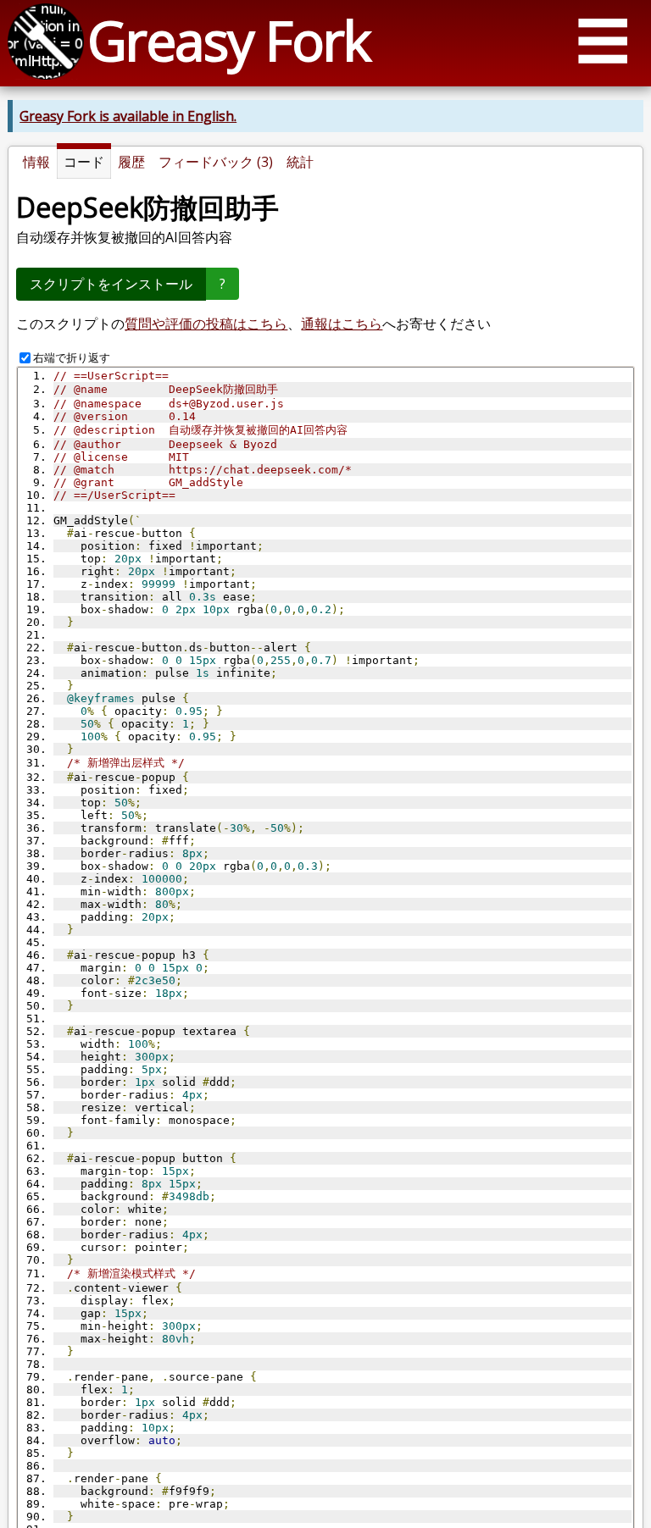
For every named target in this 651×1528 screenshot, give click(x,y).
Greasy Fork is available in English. (127, 116)
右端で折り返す (71, 357)
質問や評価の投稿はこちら (206, 323)
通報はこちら (341, 323)
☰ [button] (603, 40)
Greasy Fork (228, 40)
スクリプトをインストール (111, 283)
